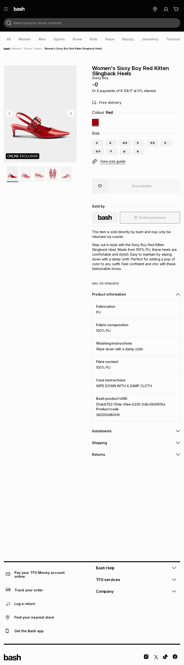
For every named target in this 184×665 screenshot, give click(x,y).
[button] (98, 143)
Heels (38, 48)
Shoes (28, 48)
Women (16, 48)
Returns (98, 454)
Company (105, 591)
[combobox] (92, 23)
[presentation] (9, 39)
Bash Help (105, 568)
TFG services (108, 579)
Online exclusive (152, 217)
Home (8, 49)
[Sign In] (165, 9)
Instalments (102, 431)
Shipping (99, 443)
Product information (109, 294)
